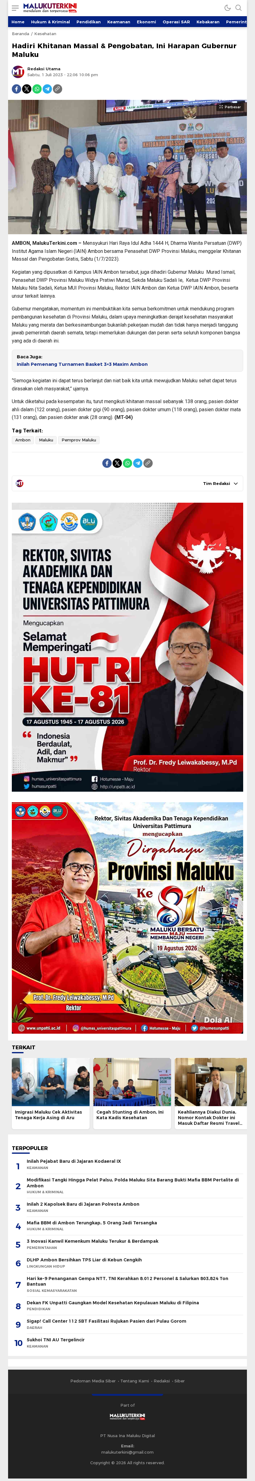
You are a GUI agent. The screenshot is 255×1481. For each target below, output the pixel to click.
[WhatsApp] (37, 89)
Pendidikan (88, 21)
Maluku (46, 439)
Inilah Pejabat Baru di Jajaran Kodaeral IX (74, 1161)
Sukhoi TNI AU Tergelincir (56, 1339)
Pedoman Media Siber (93, 1380)
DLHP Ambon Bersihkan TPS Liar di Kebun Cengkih (84, 1259)
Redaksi (162, 1380)
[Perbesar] (127, 231)
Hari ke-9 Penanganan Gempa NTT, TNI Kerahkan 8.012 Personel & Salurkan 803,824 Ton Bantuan (127, 1281)
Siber (179, 1380)
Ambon (22, 439)
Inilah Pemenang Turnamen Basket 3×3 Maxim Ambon (82, 364)
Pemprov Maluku (79, 439)
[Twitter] (26, 89)
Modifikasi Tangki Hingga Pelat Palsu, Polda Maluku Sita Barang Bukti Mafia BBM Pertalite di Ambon (133, 1182)
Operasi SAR (176, 21)
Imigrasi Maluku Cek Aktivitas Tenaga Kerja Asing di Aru (48, 1115)
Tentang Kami (134, 1380)
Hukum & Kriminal (50, 21)
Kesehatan (45, 33)
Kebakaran (208, 21)
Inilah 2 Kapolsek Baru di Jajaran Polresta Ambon (83, 1204)
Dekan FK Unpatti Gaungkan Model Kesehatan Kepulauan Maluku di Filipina (113, 1302)
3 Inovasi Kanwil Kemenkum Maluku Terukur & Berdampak (92, 1241)
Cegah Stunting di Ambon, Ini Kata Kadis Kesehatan (130, 1115)
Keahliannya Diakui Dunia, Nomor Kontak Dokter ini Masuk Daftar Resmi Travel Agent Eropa (208, 1120)
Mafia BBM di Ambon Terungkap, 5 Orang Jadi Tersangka (92, 1222)
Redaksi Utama (43, 68)
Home (18, 21)
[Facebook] (16, 89)
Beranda (20, 33)
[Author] (18, 72)
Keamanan (118, 21)
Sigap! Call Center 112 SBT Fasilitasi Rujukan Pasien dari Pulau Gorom (106, 1321)
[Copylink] (57, 89)
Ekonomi (146, 21)
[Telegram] (47, 89)
